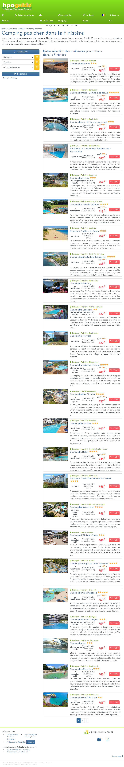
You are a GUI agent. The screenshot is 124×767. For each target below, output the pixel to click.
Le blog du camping (64, 18)
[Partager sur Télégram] (67, 25)
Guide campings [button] (25, 15)
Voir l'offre (114, 69)
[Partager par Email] (72, 25)
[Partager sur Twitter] (59, 25)
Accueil (5, 21)
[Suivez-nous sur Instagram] (108, 739)
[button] (104, 15)
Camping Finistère (10, 78)
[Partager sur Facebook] (54, 25)
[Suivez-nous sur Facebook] (99, 740)
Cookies (30, 742)
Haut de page (116, 756)
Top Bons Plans (88, 18)
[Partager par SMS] (76, 25)
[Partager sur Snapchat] (63, 25)
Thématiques (46, 21)
